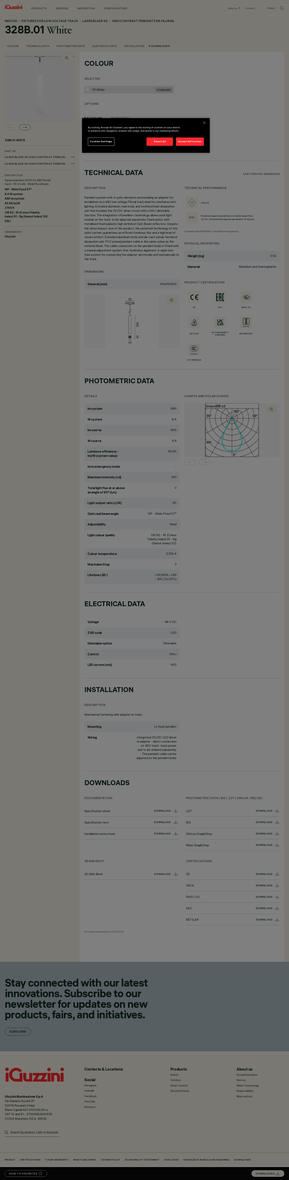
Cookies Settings (101, 141)
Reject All (160, 141)
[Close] (204, 122)
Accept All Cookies (190, 141)
